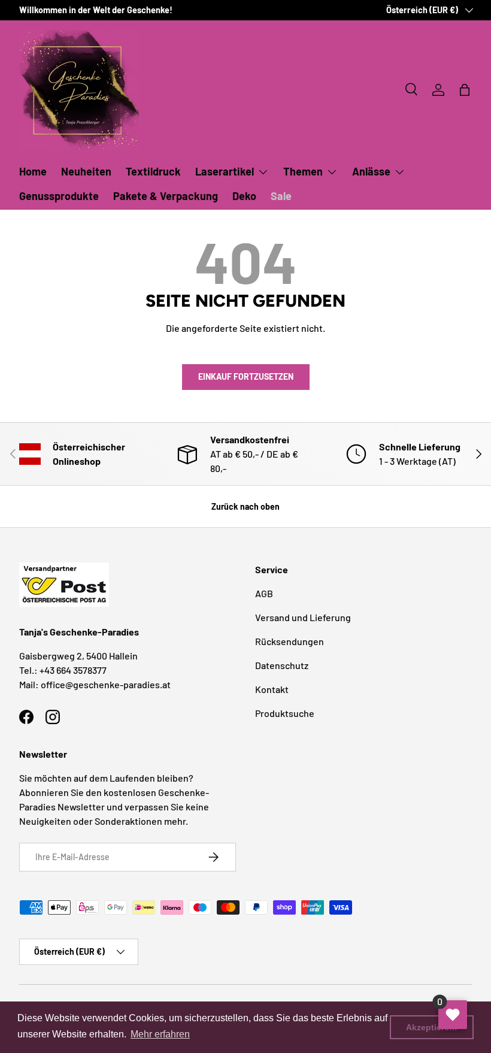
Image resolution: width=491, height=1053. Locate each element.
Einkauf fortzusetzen (245, 376)
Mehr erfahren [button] (160, 1034)
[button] (464, 90)
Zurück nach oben (245, 506)
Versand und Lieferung (303, 617)
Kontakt (272, 689)
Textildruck (153, 171)
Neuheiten (86, 171)
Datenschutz (281, 665)
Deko (244, 195)
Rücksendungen (289, 641)
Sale (281, 195)
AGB (264, 593)
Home (33, 171)
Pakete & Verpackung (165, 195)
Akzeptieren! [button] (431, 1027)
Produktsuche (284, 713)
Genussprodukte (59, 195)
